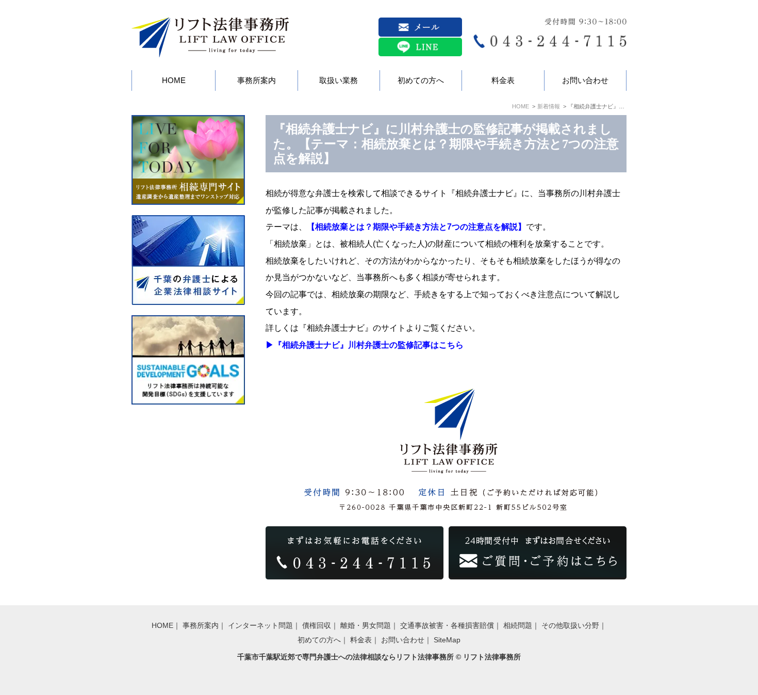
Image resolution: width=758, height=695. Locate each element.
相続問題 (517, 625)
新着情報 (548, 106)
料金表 (361, 640)
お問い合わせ (402, 640)
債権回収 (316, 625)
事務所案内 (201, 625)
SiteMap (447, 640)
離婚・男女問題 (365, 625)
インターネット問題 (260, 625)
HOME (520, 106)
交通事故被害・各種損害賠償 (447, 625)
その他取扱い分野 (570, 625)
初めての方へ (319, 640)
